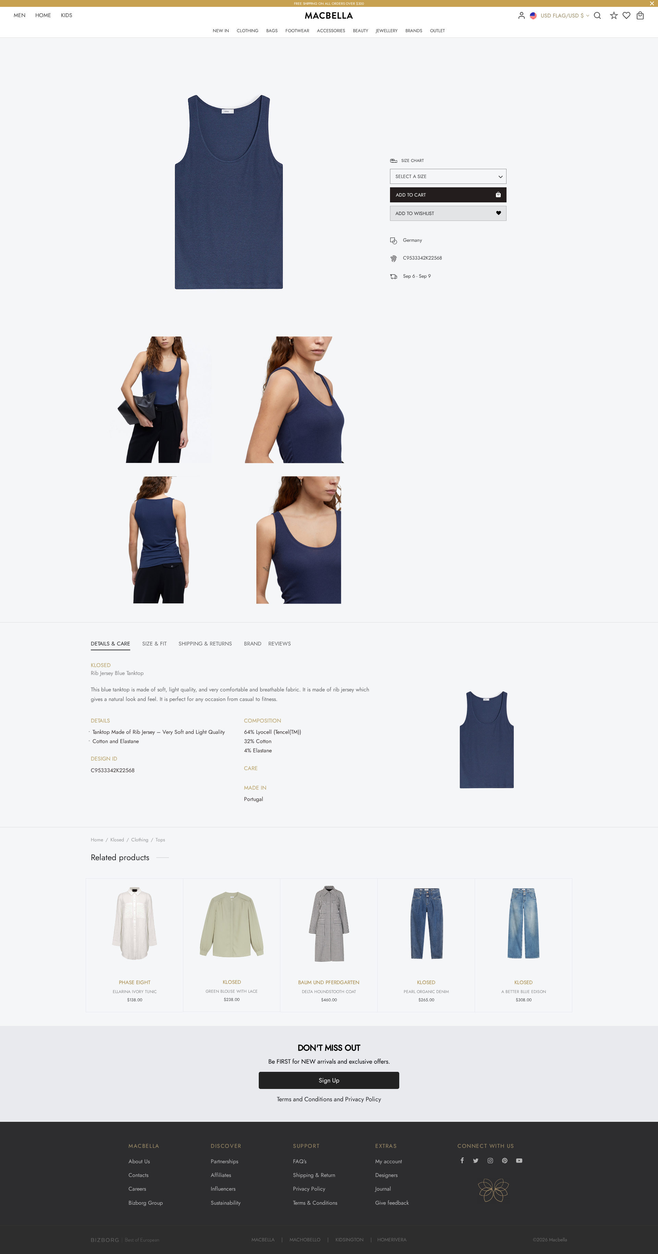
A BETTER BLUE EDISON (523, 992)
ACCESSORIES (331, 30)
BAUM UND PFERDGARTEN (329, 982)
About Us (139, 1161)
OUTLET (437, 30)
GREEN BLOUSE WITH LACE (232, 991)
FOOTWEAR (297, 30)
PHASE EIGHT (134, 982)
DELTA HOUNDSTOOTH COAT (329, 992)
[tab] (110, 644)
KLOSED (406, 94)
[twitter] (476, 1161)
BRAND (252, 644)
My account (388, 1161)
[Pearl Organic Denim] (426, 923)
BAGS (272, 30)
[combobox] (448, 176)
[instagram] (490, 1161)
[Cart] (640, 15)
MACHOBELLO (305, 1239)
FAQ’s (299, 1161)
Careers (137, 1189)
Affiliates (221, 1175)
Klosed (117, 839)
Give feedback (392, 1203)
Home (97, 839)
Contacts (138, 1175)
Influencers (223, 1189)
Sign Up (329, 1080)
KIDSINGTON (350, 1239)
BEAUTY (360, 30)
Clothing (139, 839)
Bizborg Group (146, 1203)
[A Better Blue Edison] (523, 923)
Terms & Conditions (315, 1203)
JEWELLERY (387, 30)
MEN (19, 15)
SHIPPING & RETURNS (205, 644)
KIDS (66, 15)
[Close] (652, 3)
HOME (43, 15)
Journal (383, 1189)
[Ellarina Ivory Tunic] (134, 923)
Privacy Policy (363, 1099)
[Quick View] (167, 891)
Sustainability (226, 1203)
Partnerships (224, 1161)
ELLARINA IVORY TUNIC (135, 992)
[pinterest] (504, 1161)
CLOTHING (247, 30)
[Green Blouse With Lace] (231, 923)
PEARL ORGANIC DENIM (426, 992)
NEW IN (221, 30)
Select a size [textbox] (411, 176)
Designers (386, 1175)
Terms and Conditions (304, 1099)
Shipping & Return (314, 1175)
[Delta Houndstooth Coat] (328, 923)
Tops (160, 839)
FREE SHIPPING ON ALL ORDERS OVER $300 (329, 4)
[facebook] (462, 1161)
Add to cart (411, 194)
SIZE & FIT (154, 644)
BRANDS (413, 30)
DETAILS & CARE (110, 644)
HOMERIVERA (391, 1239)
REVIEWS (279, 644)
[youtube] (519, 1161)
